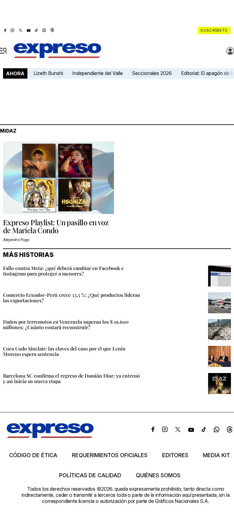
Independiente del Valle (97, 73)
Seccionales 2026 (152, 73)
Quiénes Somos (158, 475)
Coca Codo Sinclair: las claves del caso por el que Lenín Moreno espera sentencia (64, 351)
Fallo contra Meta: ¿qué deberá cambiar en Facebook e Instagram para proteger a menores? (63, 271)
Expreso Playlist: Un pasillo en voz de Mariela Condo (55, 226)
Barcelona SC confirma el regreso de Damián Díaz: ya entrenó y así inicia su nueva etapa (71, 378)
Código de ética (33, 455)
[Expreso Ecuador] (50, 436)
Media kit (216, 455)
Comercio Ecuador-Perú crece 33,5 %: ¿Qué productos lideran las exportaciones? (71, 298)
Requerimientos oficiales (109, 455)
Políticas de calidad (90, 475)
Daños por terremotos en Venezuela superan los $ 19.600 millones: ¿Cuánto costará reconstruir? (66, 324)
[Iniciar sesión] (230, 51)
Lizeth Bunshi (48, 73)
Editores (175, 455)
